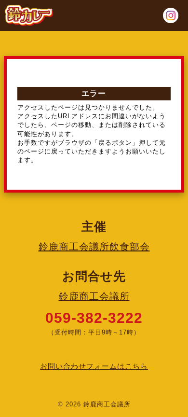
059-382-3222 (94, 318)
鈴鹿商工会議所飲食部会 (94, 246)
